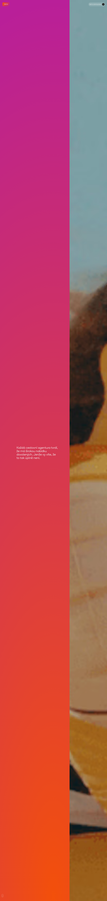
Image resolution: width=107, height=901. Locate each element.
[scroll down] (2, 895)
